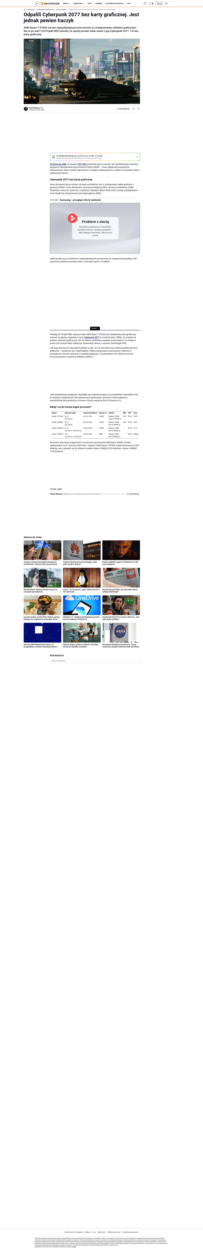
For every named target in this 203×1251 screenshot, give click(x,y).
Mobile (65, 3)
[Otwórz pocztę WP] (145, 3)
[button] (151, 3)
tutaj (74, 1247)
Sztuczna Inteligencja (115, 3)
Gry (128, 3)
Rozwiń (94, 328)
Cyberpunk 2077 (91, 337)
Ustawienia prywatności (130, 1232)
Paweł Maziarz (34, 108)
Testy (89, 3)
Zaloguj (159, 3)
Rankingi (98, 3)
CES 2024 (82, 164)
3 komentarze (124, 109)
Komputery (77, 3)
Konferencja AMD (58, 164)
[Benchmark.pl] (52, 3)
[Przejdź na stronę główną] (37, 5)
